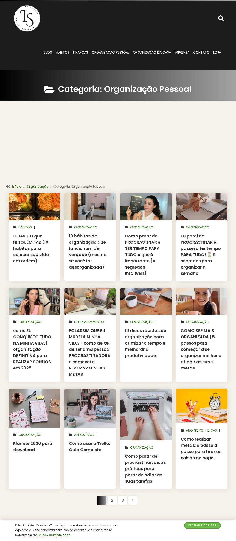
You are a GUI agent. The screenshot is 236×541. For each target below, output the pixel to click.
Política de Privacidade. (54, 535)
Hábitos (62, 52)
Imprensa (182, 52)
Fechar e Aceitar (202, 525)
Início (16, 186)
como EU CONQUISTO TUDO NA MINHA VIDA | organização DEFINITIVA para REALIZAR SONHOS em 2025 (32, 349)
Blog (48, 52)
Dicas (212, 430)
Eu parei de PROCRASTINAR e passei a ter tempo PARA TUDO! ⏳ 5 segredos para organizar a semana (201, 254)
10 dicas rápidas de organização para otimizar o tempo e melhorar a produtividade (145, 343)
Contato (201, 52)
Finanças (80, 52)
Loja (217, 52)
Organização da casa (152, 52)
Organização (38, 186)
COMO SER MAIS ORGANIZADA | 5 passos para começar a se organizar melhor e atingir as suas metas (201, 349)
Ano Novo (195, 430)
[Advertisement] (118, 147)
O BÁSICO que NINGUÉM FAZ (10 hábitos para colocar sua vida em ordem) (31, 248)
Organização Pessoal (110, 52)
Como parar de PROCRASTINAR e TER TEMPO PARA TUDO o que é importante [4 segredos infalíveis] (142, 254)
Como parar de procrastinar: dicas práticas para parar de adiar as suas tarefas (145, 468)
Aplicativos (84, 434)
